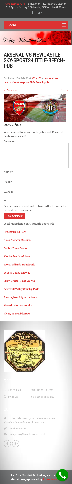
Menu (12, 25)
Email (8, 181)
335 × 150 (37, 78)
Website (8, 192)
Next (64, 90)
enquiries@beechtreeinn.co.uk (28, 434)
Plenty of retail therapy (17, 313)
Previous (10, 90)
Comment (9, 141)
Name (8, 171)
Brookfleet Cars (52, 479)
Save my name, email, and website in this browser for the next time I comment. (35, 208)
